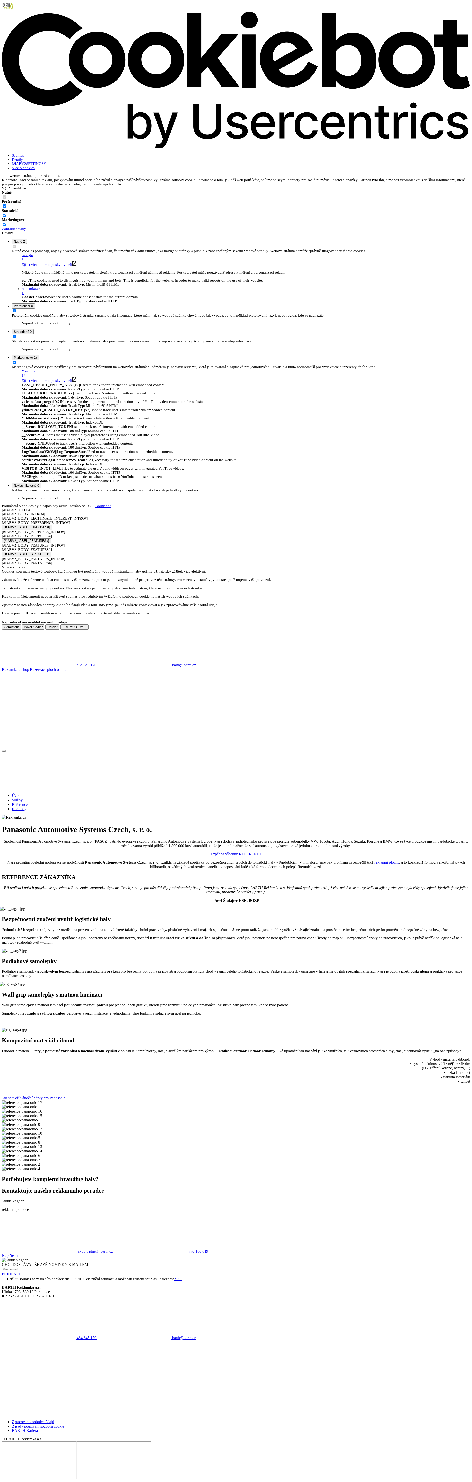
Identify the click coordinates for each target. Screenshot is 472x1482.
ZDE (178, 1279)
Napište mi (10, 1255)
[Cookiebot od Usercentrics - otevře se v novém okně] (236, 147)
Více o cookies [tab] (23, 168)
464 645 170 (86, 1338)
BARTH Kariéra (25, 1430)
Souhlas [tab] (18, 155)
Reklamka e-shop (16, 669)
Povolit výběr (33, 627)
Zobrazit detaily (14, 229)
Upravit (52, 627)
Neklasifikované (26, 485)
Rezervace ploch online (48, 669)
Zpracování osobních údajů (33, 1422)
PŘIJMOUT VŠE (74, 627)
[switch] (4, 206)
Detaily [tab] (17, 160)
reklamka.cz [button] (31, 291)
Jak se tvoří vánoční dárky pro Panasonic (33, 1098)
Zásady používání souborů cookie (38, 1426)
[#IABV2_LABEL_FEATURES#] (26, 541)
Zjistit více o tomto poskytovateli (47, 265)
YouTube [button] (28, 373)
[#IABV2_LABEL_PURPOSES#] (27, 527)
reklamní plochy (386, 862)
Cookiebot (103, 506)
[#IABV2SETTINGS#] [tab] (29, 164)
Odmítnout (11, 627)
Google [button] (27, 257)
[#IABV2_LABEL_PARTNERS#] (26, 554)
